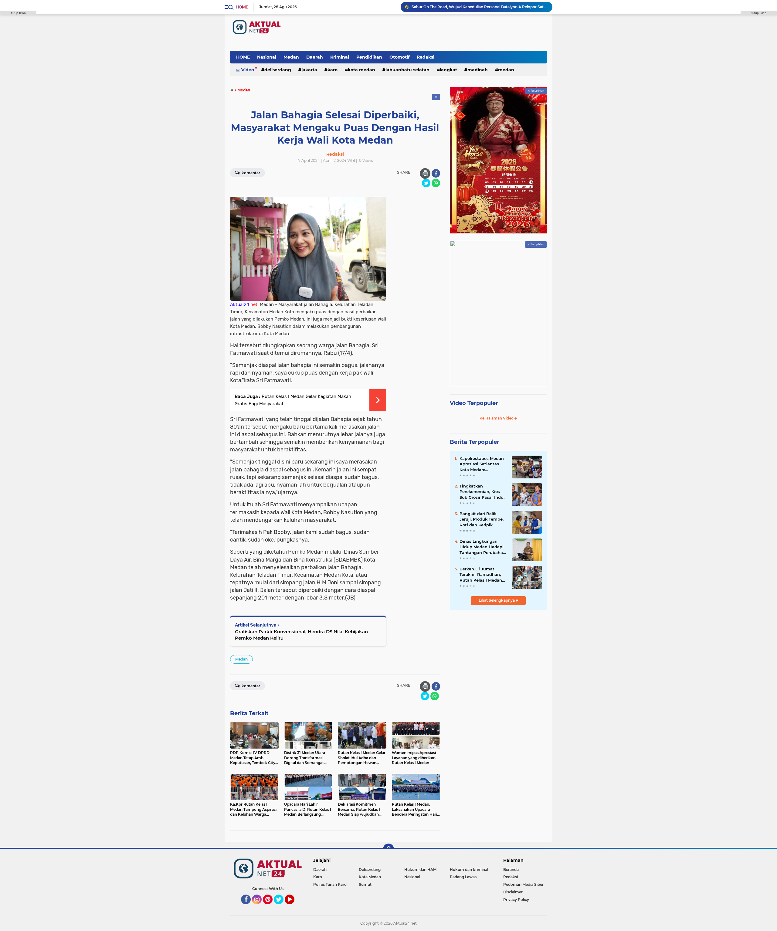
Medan (291, 57)
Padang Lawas (463, 877)
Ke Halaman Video (497, 418)
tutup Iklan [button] (18, 13)
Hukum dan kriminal (469, 869)
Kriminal (339, 57)
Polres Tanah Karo (330, 884)
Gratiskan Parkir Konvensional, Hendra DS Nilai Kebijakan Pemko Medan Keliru (301, 635)
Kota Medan (361, 70)
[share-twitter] (426, 183)
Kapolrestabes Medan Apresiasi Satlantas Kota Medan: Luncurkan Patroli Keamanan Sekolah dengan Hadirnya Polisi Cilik (482, 464)
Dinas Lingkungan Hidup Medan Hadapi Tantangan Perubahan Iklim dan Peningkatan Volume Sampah (483, 547)
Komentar (250, 173)
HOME (243, 57)
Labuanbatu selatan (407, 70)
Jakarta (309, 70)
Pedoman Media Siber (523, 884)
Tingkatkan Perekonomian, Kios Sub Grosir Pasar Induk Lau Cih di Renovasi (483, 492)
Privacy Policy (516, 899)
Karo (332, 70)
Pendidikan (369, 57)
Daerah (314, 57)
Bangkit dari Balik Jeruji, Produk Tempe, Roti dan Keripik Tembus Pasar (482, 519)
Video (247, 70)
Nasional (266, 57)
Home (242, 7)
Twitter (281, 907)
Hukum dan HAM (420, 869)
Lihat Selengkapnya (497, 600)
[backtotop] (388, 849)
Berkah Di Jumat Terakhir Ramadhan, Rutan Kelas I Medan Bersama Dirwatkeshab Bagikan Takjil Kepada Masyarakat (483, 574)
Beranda (511, 869)
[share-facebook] (436, 173)
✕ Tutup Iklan (536, 90)
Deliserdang (277, 70)
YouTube (294, 907)
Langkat (448, 70)
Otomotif (399, 57)
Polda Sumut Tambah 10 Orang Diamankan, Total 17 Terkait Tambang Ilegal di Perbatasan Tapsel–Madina (479, 7)
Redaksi (425, 57)
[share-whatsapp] (436, 183)
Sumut (365, 884)
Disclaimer (513, 892)
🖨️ (425, 173)
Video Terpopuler (474, 403)
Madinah (477, 70)
